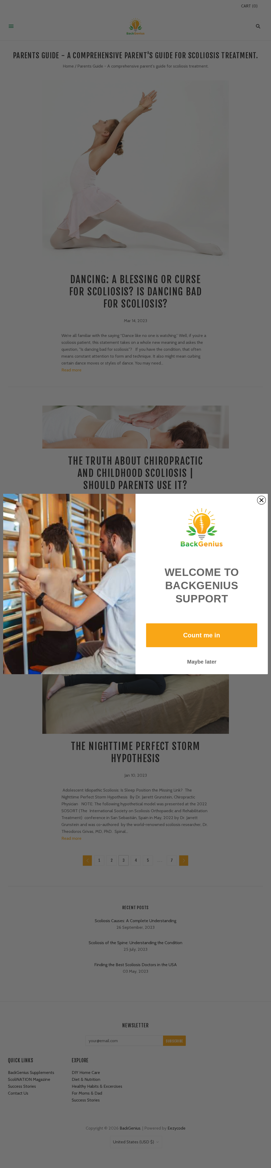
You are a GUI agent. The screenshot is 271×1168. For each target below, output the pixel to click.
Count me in (201, 635)
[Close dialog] (261, 500)
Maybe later (201, 662)
